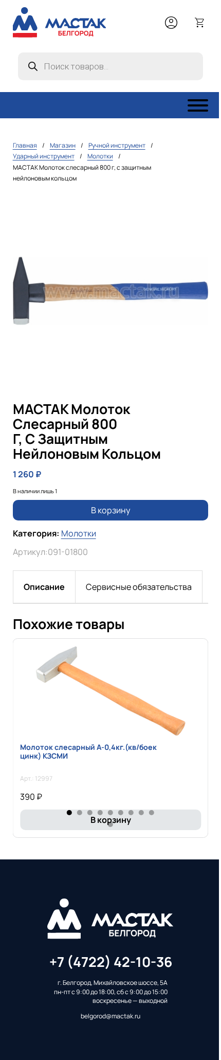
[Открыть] (198, 105)
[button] (194, 207)
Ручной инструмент (116, 145)
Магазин (63, 145)
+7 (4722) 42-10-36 (110, 962)
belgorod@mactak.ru (110, 1016)
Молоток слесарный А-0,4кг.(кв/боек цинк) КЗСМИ (88, 751)
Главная (25, 145)
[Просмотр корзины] (200, 22)
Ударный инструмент (44, 156)
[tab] (44, 586)
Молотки (100, 156)
